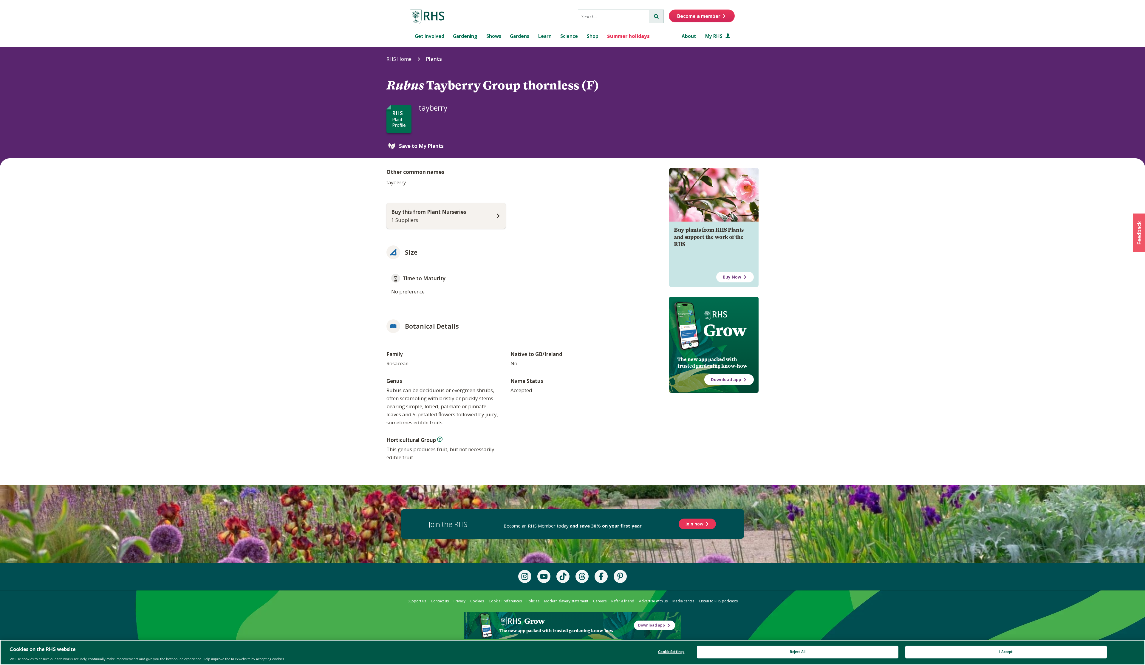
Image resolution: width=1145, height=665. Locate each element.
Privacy (459, 601)
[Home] (427, 17)
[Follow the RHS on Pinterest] (620, 576)
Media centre (683, 601)
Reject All (797, 651)
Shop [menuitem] (592, 36)
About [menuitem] (689, 36)
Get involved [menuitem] (429, 36)
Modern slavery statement (566, 601)
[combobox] (613, 16)
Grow (724, 330)
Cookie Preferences (505, 601)
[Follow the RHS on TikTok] (563, 576)
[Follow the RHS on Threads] (582, 576)
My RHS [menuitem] (714, 36)
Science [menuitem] (569, 36)
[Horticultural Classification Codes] (439, 439)
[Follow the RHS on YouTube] (543, 576)
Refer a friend (622, 601)
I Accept (1006, 651)
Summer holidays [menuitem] (628, 36)
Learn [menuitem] (545, 36)
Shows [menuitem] (493, 36)
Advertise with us (653, 601)
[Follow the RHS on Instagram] (524, 576)
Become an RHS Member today (573, 526)
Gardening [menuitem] (465, 36)
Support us (417, 601)
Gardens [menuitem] (519, 36)
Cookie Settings (671, 651)
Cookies (477, 601)
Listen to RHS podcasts (718, 601)
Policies (533, 601)
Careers (599, 601)
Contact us (440, 601)
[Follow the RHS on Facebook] (601, 576)
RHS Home (398, 58)
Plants (434, 58)
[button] (1139, 233)
